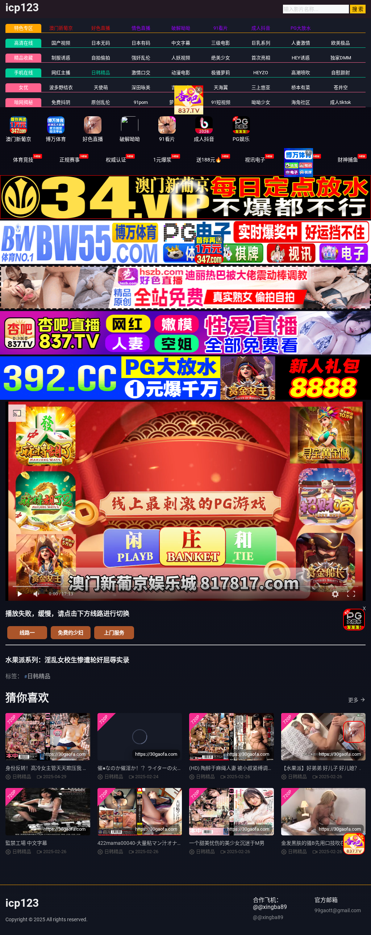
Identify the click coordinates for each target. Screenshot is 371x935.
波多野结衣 (61, 87)
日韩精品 (100, 72)
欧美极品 (340, 43)
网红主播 (60, 72)
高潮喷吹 (300, 72)
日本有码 (141, 43)
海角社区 (300, 102)
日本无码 (100, 43)
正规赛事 (69, 160)
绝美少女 (220, 57)
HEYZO (260, 72)
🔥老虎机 (301, 160)
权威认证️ (116, 160)
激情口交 (141, 72)
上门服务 (114, 633)
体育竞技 (23, 160)
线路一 (27, 633)
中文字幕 (180, 43)
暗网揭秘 (23, 102)
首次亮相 (260, 57)
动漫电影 (180, 72)
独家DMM (340, 57)
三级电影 (220, 43)
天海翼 (221, 87)
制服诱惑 (60, 57)
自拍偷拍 (100, 57)
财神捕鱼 (348, 160)
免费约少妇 (70, 633)
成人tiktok (340, 102)
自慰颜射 (340, 72)
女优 (23, 87)
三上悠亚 (260, 87)
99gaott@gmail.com (337, 910)
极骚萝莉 (220, 72)
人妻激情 (300, 43)
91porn (141, 102)
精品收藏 (23, 57)
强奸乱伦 (141, 57)
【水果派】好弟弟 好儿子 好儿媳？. (321, 768)
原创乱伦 (100, 102)
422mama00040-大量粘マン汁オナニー (142, 843)
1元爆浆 (162, 160)
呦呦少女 (260, 102)
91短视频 (220, 102)
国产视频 (60, 43)
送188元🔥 (208, 160)
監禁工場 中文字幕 (26, 843)
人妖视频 (180, 57)
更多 (353, 700)
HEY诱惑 (301, 57)
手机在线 (23, 72)
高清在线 (23, 43)
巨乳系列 (260, 43)
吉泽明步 (180, 87)
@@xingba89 (268, 917)
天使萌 (101, 87)
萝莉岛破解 (181, 102)
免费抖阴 (60, 102)
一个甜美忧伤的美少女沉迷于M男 (226, 843)
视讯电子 (255, 160)
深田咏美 (141, 87)
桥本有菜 (300, 87)
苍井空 (341, 87)
